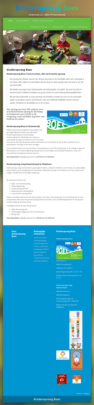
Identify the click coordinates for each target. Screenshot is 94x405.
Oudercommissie (40, 237)
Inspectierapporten (41, 243)
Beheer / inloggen (83, 393)
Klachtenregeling (40, 240)
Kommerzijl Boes (22, 21)
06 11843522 (68, 268)
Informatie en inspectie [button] (39, 27)
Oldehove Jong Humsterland (42, 21)
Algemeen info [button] (58, 27)
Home (10, 21)
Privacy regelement (41, 246)
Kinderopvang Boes (47, 7)
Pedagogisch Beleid (41, 249)
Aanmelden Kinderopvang (78, 27)
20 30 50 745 (77, 272)
